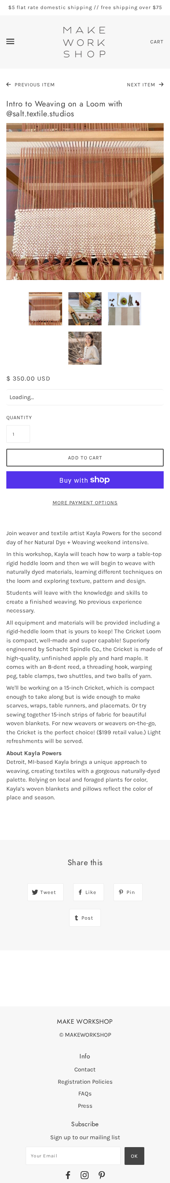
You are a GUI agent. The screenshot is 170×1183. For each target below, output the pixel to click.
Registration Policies (85, 1081)
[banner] (84, 41)
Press (85, 1105)
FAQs (85, 1093)
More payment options (85, 503)
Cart (157, 42)
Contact (85, 1069)
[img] (68, 1176)
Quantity (18, 417)
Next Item (142, 85)
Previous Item (34, 85)
